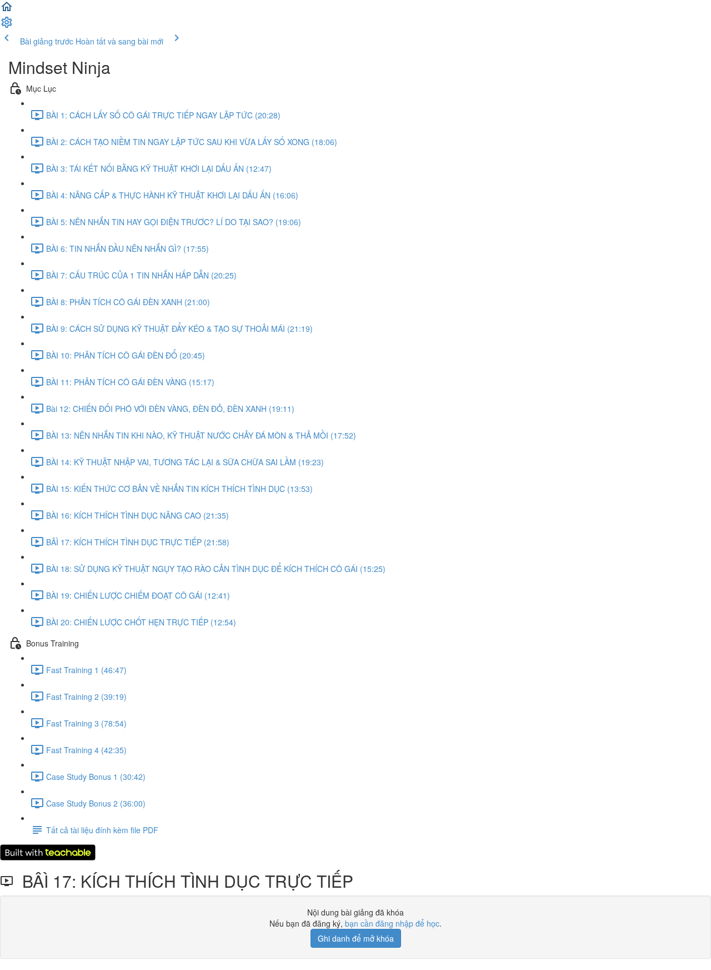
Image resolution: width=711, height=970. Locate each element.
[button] (6, 10)
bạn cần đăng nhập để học (392, 923)
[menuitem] (6, 25)
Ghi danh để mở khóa (356, 938)
